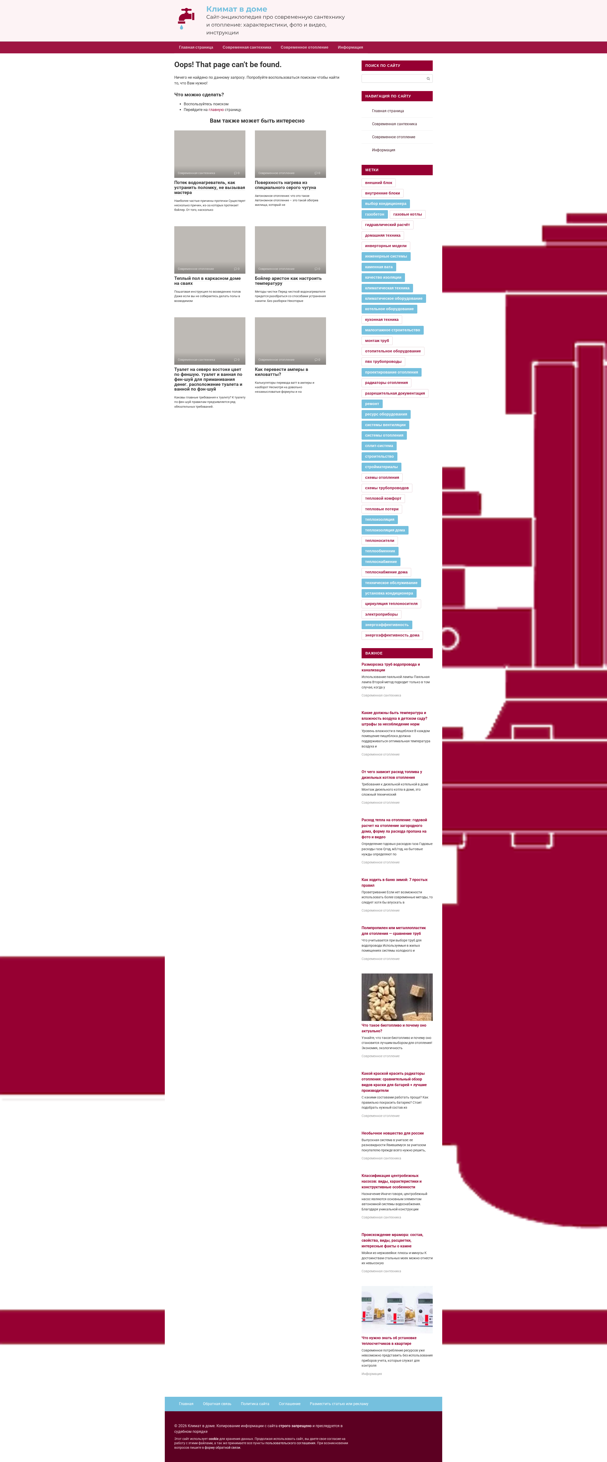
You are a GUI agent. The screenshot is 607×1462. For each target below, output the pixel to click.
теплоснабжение (381, 562)
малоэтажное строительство (392, 330)
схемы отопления (382, 477)
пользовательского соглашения (290, 1443)
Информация (350, 47)
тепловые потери (382, 509)
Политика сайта (255, 1404)
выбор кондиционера (385, 204)
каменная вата (379, 267)
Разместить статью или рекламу (339, 1404)
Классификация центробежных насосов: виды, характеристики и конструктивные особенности (392, 1181)
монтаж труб (377, 341)
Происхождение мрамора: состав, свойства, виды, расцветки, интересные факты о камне (392, 1240)
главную (216, 109)
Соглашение (289, 1404)
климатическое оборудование (394, 298)
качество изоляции (383, 277)
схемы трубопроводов (387, 488)
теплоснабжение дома (386, 572)
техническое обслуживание (391, 583)
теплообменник (380, 551)
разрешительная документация (395, 393)
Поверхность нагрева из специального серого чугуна (285, 185)
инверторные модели (386, 246)
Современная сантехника (247, 47)
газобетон (374, 214)
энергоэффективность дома (392, 635)
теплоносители (379, 541)
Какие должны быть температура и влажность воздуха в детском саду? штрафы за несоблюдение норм (394, 718)
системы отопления (384, 435)
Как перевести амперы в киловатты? (281, 372)
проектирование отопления (391, 372)
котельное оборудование (389, 309)
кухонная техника (382, 320)
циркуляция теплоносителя (391, 604)
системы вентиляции (385, 425)
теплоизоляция (379, 519)
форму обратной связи (222, 1448)
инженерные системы (386, 256)
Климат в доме (236, 9)
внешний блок (378, 183)
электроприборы (381, 614)
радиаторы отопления (386, 383)
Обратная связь (217, 1404)
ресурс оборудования (386, 414)
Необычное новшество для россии (393, 1133)
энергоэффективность (387, 625)
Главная (186, 1404)
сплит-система (379, 446)
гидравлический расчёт (387, 225)
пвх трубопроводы (383, 362)
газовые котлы (407, 214)
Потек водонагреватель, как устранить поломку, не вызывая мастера (209, 187)
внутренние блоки (382, 193)
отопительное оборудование (393, 351)
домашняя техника (382, 235)
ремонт (372, 404)
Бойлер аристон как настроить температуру (288, 281)
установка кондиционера (389, 593)
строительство (379, 456)
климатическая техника (387, 288)
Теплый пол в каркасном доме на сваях (207, 281)
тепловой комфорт (383, 498)
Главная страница (196, 47)
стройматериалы (381, 467)
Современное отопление (304, 47)
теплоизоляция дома (385, 530)
